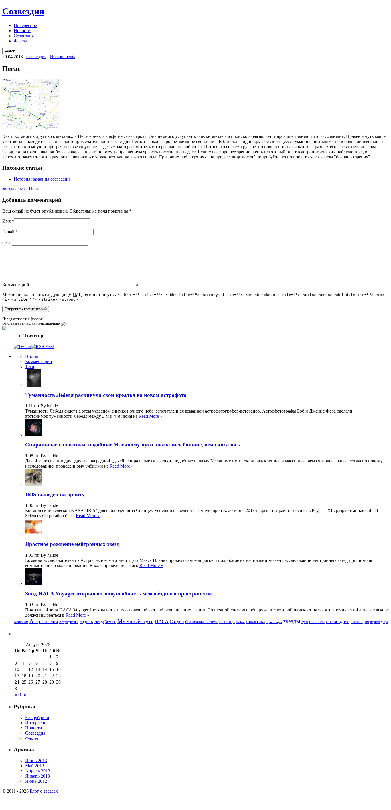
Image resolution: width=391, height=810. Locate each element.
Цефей (240, 622)
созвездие (337, 621)
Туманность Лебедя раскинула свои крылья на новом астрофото (106, 395)
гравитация (274, 622)
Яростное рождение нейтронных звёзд (72, 544)
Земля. (110, 622)
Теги (29, 366)
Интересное (25, 25)
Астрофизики (68, 622)
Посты (31, 356)
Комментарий (15, 284)
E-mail (8, 231)
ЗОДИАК (86, 622)
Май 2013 (34, 765)
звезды (291, 621)
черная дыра (379, 622)
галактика (255, 621)
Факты (20, 40)
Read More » (150, 416)
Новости (22, 30)
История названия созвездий (42, 178)
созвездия (360, 621)
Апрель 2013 (37, 770)
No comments (62, 56)
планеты (317, 621)
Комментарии (38, 361)
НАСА (162, 621)
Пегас (34, 188)
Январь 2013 (37, 776)
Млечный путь (135, 621)
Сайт (7, 242)
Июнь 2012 (36, 781)
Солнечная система (201, 622)
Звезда (99, 622)
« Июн (21, 694)
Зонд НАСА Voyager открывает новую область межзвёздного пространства (118, 594)
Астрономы (43, 621)
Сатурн (177, 621)
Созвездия (23, 11)
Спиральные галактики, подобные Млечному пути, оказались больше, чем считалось (132, 445)
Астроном (21, 622)
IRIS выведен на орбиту (55, 494)
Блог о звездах (44, 791)
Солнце (227, 621)
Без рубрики (37, 717)
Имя (6, 221)
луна (304, 622)
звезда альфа (14, 188)
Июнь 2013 (36, 760)
